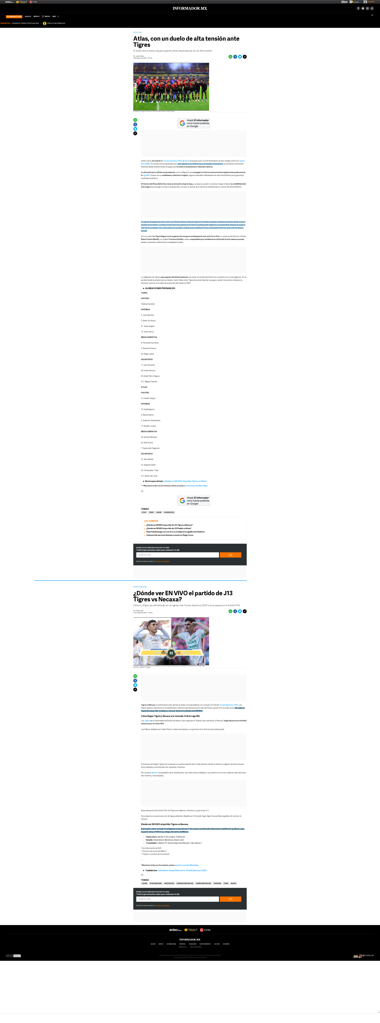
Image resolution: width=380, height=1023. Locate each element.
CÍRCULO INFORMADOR (56, 23)
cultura (216, 943)
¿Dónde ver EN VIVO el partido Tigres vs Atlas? (185, 481)
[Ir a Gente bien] (205, 928)
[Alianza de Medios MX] (357, 955)
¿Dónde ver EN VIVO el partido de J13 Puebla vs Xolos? (168, 528)
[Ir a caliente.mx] (344, 1)
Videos (47, 16)
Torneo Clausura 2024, (172, 161)
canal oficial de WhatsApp (196, 485)
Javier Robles (140, 55)
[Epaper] (355, 1)
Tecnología (192, 943)
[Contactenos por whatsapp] (372, 8)
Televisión (217, 883)
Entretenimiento (205, 943)
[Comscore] (368, 955)
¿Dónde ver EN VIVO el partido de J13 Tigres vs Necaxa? (169, 525)
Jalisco (28, 16)
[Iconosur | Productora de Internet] (9, 955)
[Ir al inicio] (29, 8)
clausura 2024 (169, 512)
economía (226, 943)
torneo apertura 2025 (203, 883)
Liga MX (146, 175)
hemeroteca (183, 946)
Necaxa (233, 883)
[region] (190, 1018)
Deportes (137, 32)
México (36, 16)
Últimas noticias (14, 16)
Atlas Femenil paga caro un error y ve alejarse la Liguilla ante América (175, 531)
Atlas (187, 161)
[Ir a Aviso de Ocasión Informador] (9, 1)
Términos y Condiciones (162, 561)
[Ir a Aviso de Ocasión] (175, 928)
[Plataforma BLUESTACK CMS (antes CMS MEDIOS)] (17, 955)
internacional (171, 943)
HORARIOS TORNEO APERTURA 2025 (25, 23)
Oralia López (139, 610)
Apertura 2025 (169, 883)
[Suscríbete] (368, 1)
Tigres (151, 512)
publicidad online (195, 946)
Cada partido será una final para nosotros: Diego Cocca (169, 535)
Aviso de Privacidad (178, 957)
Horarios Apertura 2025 (185, 883)
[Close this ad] (378, 1012)
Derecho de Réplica (189, 957)
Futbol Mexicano (156, 883)
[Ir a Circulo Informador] (20, 1)
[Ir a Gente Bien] (32, 1)
